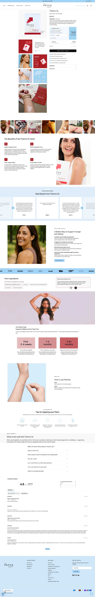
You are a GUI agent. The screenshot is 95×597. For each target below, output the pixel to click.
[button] (13, 208)
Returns (49, 574)
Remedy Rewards (51, 568)
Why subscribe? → (53, 38)
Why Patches (30, 564)
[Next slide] (75, 288)
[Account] (87, 5)
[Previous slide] (71, 288)
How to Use (52, 68)
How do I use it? (32, 459)
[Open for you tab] (91, 593)
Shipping (50, 570)
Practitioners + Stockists (53, 572)
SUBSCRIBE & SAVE (11, 5)
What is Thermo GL (33, 450)
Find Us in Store (51, 564)
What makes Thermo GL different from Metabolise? (43, 455)
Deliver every (52, 35)
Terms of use (51, 577)
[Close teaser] (4, 592)
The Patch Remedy (9, 593)
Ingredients (52, 65)
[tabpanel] (47, 521)
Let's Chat (50, 562)
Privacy (49, 579)
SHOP (4, 5)
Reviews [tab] (11, 490)
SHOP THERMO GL (59, 260)
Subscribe (76, 571)
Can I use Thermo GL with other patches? (40, 463)
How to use (29, 562)
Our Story (29, 568)
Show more (47, 548)
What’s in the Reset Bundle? (36, 471)
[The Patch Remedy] (47, 5)
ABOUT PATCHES (19, 5)
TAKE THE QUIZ (27, 5)
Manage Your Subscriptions (54, 566)
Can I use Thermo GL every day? (37, 467)
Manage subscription (81, 5)
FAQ (49, 575)
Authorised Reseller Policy (53, 581)
